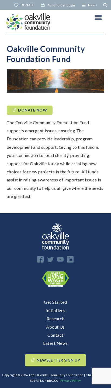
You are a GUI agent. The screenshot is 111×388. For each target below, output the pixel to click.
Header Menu (98, 17)
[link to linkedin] (70, 259)
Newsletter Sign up (58, 360)
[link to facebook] (40, 259)
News (92, 5)
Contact (55, 335)
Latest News (55, 343)
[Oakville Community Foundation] (55, 22)
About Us (55, 326)
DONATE (27, 5)
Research (56, 318)
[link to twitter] (50, 259)
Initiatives (55, 310)
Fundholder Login (61, 5)
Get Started (55, 302)
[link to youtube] (60, 259)
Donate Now (32, 110)
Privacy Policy (70, 380)
